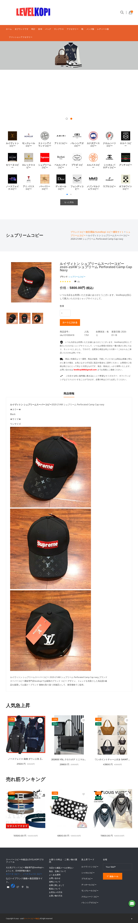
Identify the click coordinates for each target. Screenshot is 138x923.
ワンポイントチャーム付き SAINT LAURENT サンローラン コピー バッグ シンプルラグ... (112, 759)
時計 (33, 29)
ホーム (9, 29)
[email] (132, 903)
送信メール (113, 876)
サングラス (59, 29)
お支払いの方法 (55, 892)
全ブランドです (22, 29)
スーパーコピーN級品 (31, 919)
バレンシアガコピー (89, 902)
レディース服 (103, 29)
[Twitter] (18, 887)
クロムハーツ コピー (90, 897)
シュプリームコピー (76, 276)
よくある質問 (54, 874)
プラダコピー (87, 879)
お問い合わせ (54, 878)
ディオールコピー (88, 885)
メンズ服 (90, 29)
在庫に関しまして (56, 885)
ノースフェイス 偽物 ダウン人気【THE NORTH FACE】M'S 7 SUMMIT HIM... (25, 759)
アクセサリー (72, 29)
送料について (54, 881)
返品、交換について (57, 871)
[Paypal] (8, 887)
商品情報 (69, 393)
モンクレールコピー (89, 891)
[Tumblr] (13, 886)
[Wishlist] (40, 720)
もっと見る (69, 202)
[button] (67, 119)
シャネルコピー (88, 873)
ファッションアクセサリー (20, 37)
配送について (54, 888)
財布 (40, 29)
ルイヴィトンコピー (89, 867)
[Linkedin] (27, 887)
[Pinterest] (22, 887)
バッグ (48, 29)
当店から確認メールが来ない (61, 867)
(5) (78, 281)
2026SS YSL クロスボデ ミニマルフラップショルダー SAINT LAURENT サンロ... (69, 759)
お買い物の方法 (55, 895)
